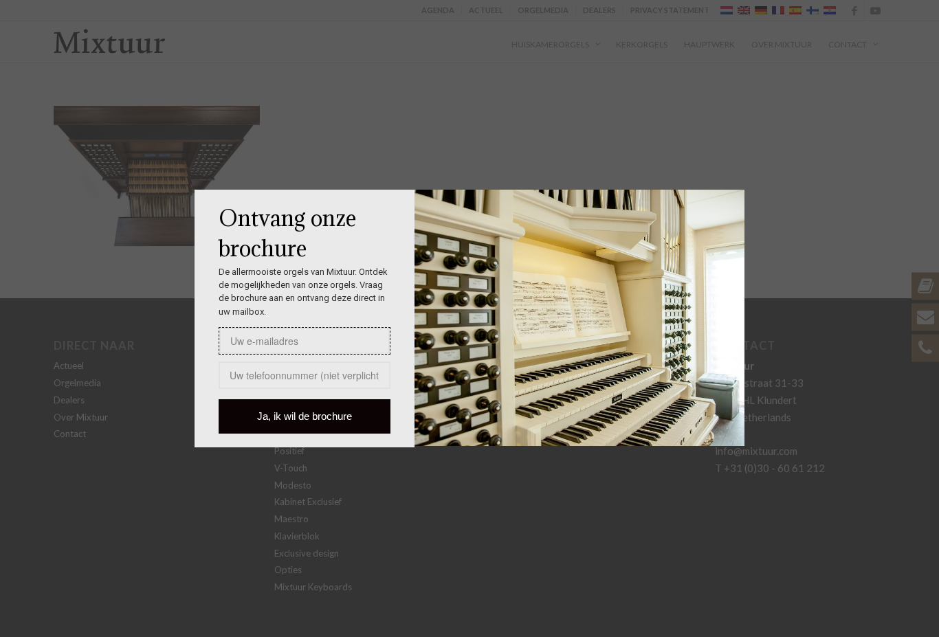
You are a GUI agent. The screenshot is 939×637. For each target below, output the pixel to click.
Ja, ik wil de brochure (304, 416)
